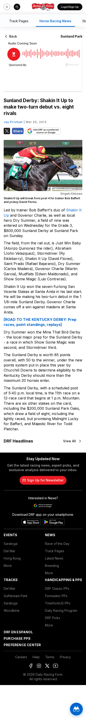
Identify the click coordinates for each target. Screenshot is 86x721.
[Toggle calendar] (17, 7)
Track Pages (54, 551)
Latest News (54, 558)
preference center (22, 645)
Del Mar (9, 551)
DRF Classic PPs (57, 588)
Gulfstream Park (16, 596)
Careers (21, 657)
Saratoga (10, 544)
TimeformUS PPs (57, 603)
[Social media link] (30, 666)
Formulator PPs (56, 596)
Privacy (65, 657)
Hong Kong (12, 558)
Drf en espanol (18, 632)
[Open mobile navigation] (7, 7)
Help (36, 657)
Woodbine (11, 610)
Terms (49, 657)
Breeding (52, 566)
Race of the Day (57, 544)
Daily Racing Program (61, 610)
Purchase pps (17, 638)
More (8, 566)
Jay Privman (13, 122)
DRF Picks (52, 618)
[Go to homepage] (43, 7)
